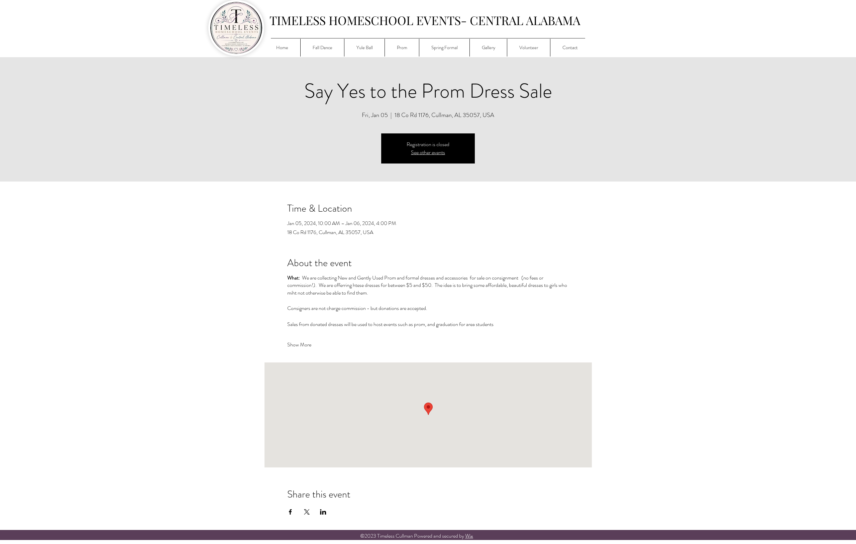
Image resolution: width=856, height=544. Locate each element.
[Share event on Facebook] (290, 512)
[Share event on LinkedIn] (323, 512)
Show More (299, 344)
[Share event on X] (307, 512)
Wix (469, 536)
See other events (428, 152)
